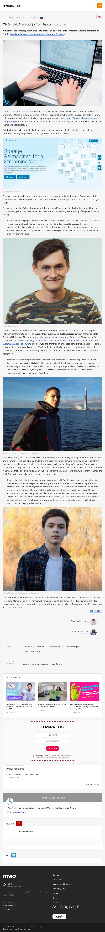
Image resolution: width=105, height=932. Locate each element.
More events (92, 784)
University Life (58, 889)
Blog (54, 898)
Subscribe (52, 748)
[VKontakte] (99, 17)
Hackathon (28, 646)
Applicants (41, 646)
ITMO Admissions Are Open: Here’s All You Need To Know (52, 705)
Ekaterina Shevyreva (79, 621)
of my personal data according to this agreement (52, 757)
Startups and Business (62, 884)
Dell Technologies (72, 646)
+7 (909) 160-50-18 (9, 905)
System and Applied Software (17, 343)
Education (56, 879)
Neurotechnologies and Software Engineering (71, 340)
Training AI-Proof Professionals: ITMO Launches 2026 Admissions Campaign (19, 706)
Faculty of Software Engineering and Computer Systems (37, 34)
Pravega (65, 133)
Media (55, 893)
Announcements (15, 768)
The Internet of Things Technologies (30, 340)
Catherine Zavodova (79, 631)
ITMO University (26, 831)
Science (55, 875)
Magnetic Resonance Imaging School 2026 (22, 774)
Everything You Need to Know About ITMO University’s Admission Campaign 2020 (84, 706)
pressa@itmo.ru (9, 909)
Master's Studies (55, 646)
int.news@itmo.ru (18, 812)
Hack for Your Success (17, 111)
